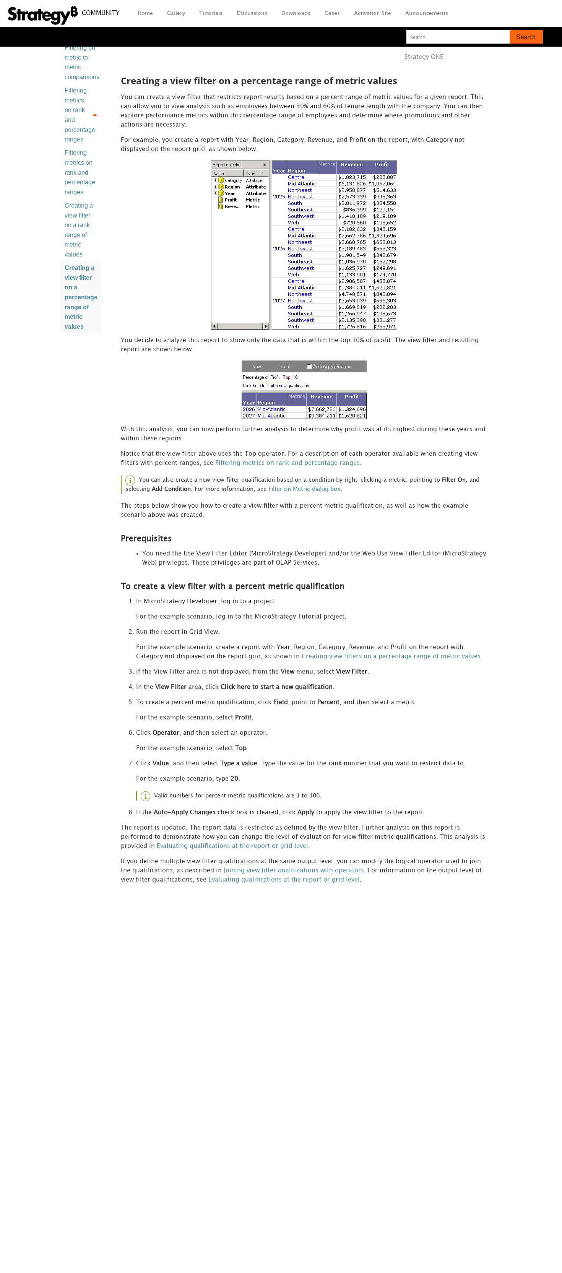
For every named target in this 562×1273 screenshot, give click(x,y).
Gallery (176, 13)
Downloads (295, 13)
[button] (526, 37)
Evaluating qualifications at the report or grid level (232, 846)
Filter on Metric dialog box (304, 489)
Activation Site (372, 13)
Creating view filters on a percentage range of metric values (391, 656)
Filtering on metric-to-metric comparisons (82, 62)
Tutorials (211, 13)
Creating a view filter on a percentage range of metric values (81, 297)
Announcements (426, 13)
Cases (332, 13)
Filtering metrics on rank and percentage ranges (80, 115)
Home (145, 13)
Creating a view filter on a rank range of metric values (79, 230)
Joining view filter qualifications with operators (294, 871)
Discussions (252, 13)
